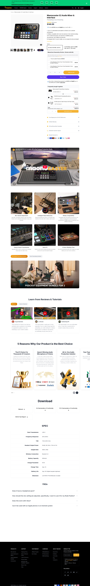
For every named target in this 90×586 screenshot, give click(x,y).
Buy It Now (63, 77)
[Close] (87, 3)
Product (16, 7)
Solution (30, 7)
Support (35, 7)
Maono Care (23, 565)
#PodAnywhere (45, 553)
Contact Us (55, 559)
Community (55, 555)
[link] (50, 91)
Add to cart (71, 72)
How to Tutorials (23, 304)
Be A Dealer (34, 553)
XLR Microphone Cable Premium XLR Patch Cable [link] (64, 101)
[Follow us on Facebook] (65, 572)
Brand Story (55, 551)
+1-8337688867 (69, 560)
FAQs (22, 567)
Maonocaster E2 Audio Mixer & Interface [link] (61, 89)
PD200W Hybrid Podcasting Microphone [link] (62, 96)
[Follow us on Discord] (65, 575)
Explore (46, 7)
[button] (11, 50)
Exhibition (55, 553)
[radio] (55, 47)
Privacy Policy (24, 559)
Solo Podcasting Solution (35, 256)
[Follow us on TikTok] (76, 572)
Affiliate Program (35, 551)
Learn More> (60, 56)
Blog (54, 557)
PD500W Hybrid (23, 7)
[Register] (76, 555)
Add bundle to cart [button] (68, 111)
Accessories (13, 560)
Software (41, 7)
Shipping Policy (24, 551)
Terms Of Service (24, 557)
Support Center (74, 559)
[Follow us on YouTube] (73, 572)
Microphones (13, 551)
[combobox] (82, 8)
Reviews (14, 304)
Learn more (62, 82)
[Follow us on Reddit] (68, 575)
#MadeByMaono (45, 551)
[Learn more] (71, 27)
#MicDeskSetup (45, 555)
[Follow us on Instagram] (71, 572)
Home (12, 12)
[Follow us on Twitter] (68, 572)
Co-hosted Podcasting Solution (19, 256)
